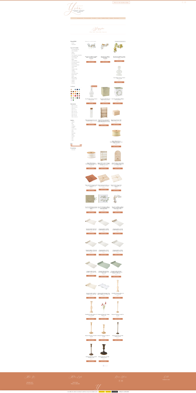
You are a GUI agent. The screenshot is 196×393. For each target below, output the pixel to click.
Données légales (75, 382)
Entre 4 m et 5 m (74, 114)
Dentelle (73, 127)
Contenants (73, 71)
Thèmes (94, 32)
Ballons (73, 59)
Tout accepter (101, 391)
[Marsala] (71, 93)
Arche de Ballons (74, 57)
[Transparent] (71, 97)
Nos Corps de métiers (29, 383)
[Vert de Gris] (73, 97)
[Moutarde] (73, 93)
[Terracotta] (77, 95)
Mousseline (73, 133)
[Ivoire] (79, 91)
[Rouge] (75, 95)
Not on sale (73, 149)
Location (99, 18)
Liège (73, 140)
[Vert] (73, 99)
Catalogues (111, 18)
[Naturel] (75, 93)
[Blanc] (73, 89)
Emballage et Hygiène (105, 18)
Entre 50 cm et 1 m (74, 116)
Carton (73, 124)
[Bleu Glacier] (75, 89)
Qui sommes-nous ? (80, 18)
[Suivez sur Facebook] (183, 2)
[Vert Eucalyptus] (75, 97)
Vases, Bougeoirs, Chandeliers (77, 55)
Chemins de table (74, 69)
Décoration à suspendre (76, 62)
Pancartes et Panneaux (75, 64)
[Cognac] (73, 91)
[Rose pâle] (73, 95)
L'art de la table (74, 66)
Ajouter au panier (91, 61)
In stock (73, 43)
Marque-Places (74, 74)
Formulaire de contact (166, 379)
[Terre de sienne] (79, 95)
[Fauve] (77, 91)
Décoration (94, 18)
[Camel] (71, 91)
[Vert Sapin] (77, 97)
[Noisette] (79, 93)
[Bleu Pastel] (79, 89)
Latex (73, 130)
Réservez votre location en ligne (121, 2)
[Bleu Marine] (77, 89)
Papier (73, 134)
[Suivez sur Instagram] (185, 2)
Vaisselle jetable (74, 78)
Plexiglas (73, 135)
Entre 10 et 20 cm (74, 105)
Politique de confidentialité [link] (124, 391)
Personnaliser (114, 391)
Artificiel (73, 121)
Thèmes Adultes (99, 32)
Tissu (72, 137)
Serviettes (73, 53)
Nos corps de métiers (87, 18)
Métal (73, 131)
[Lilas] (71, 99)
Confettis (73, 70)
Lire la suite (91, 103)
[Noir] (77, 93)
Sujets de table (74, 77)
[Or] (71, 95)
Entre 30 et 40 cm (74, 107)
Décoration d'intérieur (75, 49)
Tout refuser (108, 391)
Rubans (73, 76)
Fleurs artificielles (75, 50)
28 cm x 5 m (73, 108)
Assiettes (73, 80)
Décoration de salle (75, 56)
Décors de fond (74, 63)
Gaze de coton (74, 128)
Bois (72, 123)
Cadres (73, 67)
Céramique (73, 126)
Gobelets (73, 81)
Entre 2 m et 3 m (74, 111)
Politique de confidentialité (75, 383)
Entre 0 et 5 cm (74, 109)
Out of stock (74, 44)
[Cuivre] (75, 91)
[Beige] (71, 89)
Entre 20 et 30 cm (74, 112)
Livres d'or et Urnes (75, 73)
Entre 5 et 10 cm (74, 115)
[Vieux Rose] (79, 97)
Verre (72, 138)
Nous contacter (116, 18)
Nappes (73, 52)
